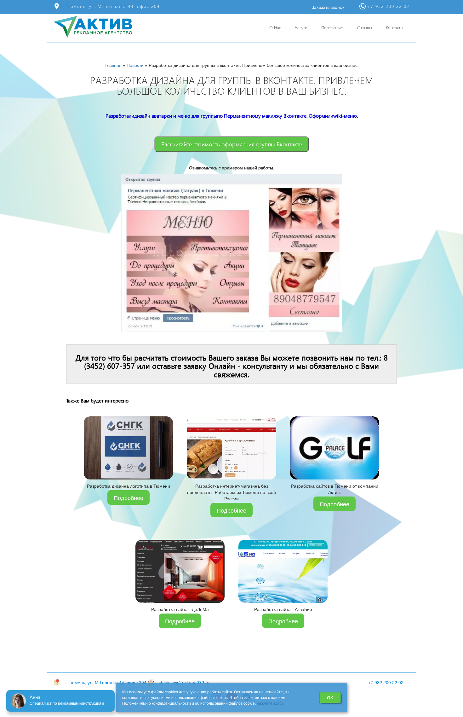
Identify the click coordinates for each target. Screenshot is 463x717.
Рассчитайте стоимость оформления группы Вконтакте (231, 144)
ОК (330, 697)
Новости (135, 65)
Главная (113, 65)
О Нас (275, 28)
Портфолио (332, 28)
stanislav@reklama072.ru (184, 682)
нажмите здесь (270, 703)
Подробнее (128, 497)
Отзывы (364, 28)
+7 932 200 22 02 (385, 682)
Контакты (394, 28)
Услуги (301, 28)
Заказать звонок (328, 7)
